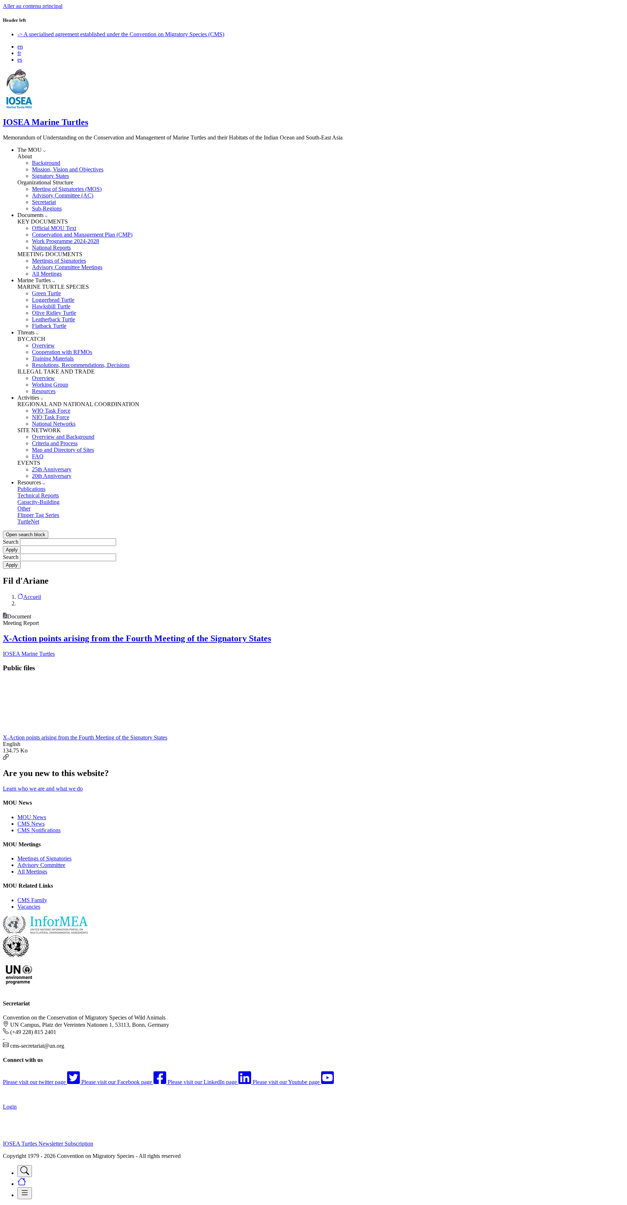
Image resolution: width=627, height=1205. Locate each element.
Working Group (50, 384)
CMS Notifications (39, 830)
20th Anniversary (51, 476)
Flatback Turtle (49, 326)
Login (10, 1107)
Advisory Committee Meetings (67, 267)
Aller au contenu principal (32, 6)
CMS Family (32, 900)
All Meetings (47, 274)
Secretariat (44, 202)
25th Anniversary (51, 469)
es (19, 60)
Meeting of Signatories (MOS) (67, 189)
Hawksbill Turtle (51, 306)
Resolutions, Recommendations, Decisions (81, 365)
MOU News (31, 817)
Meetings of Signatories (59, 261)
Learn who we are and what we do (43, 788)
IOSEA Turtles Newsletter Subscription (48, 1144)
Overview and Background (63, 437)
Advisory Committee (41, 865)
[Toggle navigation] (24, 1171)
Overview (43, 345)
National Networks (53, 424)
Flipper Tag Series (38, 515)
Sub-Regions (47, 208)
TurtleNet (28, 521)
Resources (44, 391)
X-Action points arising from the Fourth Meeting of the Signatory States (137, 638)
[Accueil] (19, 107)
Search (11, 542)
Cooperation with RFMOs (62, 352)
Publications (31, 489)
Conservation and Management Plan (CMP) (82, 235)
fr (19, 53)
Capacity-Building (38, 502)
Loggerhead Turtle (53, 300)
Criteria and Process (55, 443)
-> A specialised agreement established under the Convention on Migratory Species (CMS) (120, 34)
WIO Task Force (51, 411)
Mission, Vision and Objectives (67, 169)
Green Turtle (46, 293)
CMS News (31, 824)
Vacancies (28, 907)
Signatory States (50, 176)
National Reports (51, 248)
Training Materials (53, 358)
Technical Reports (38, 495)
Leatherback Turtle (53, 319)
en (20, 46)
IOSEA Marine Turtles (45, 122)
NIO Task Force (50, 417)
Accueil (32, 597)
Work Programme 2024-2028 (65, 241)
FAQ (38, 456)
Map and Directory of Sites (63, 450)
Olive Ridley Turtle (54, 313)
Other (23, 508)
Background (46, 163)
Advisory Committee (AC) (62, 195)
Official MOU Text (54, 228)
